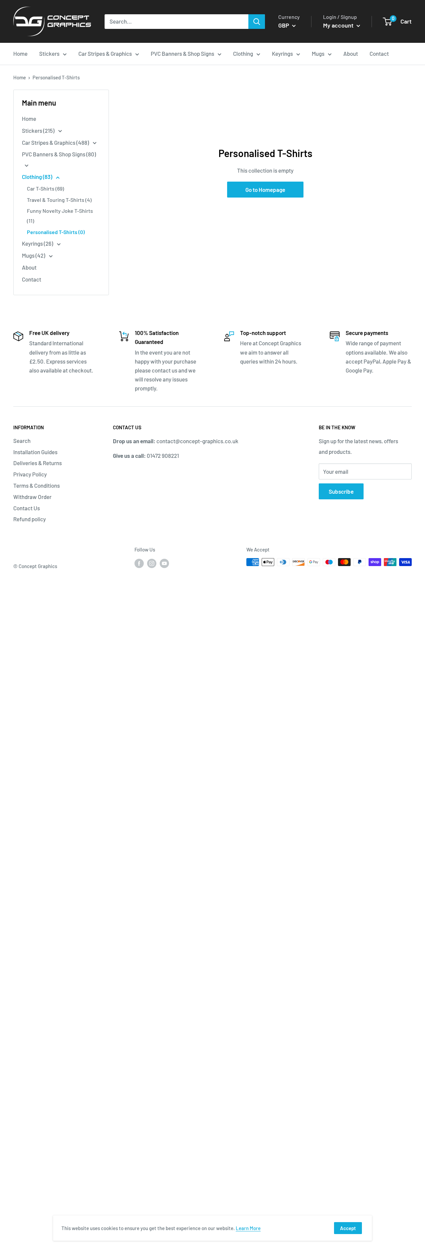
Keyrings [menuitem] (282, 53)
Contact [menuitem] (379, 53)
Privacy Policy (30, 474)
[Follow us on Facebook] (139, 563)
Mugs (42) (34, 255)
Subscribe (341, 491)
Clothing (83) (37, 176)
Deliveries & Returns (37, 462)
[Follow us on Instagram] (151, 563)
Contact (31, 279)
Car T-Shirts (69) (45, 188)
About (29, 267)
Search (22, 440)
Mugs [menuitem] (318, 53)
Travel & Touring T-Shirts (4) (59, 200)
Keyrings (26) (38, 243)
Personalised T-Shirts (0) (56, 232)
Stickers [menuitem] (49, 53)
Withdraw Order (32, 496)
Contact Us (26, 508)
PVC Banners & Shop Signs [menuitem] (182, 53)
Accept (348, 1228)
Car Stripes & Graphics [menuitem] (105, 53)
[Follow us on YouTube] (164, 563)
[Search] (256, 21)
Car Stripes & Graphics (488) (56, 142)
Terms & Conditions (36, 485)
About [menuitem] (350, 53)
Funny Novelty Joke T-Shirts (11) (60, 216)
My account (339, 25)
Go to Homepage (265, 189)
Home (19, 77)
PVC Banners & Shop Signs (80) (59, 154)
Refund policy (29, 519)
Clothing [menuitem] (243, 53)
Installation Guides (35, 452)
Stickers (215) (38, 130)
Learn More (248, 1228)
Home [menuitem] (20, 53)
